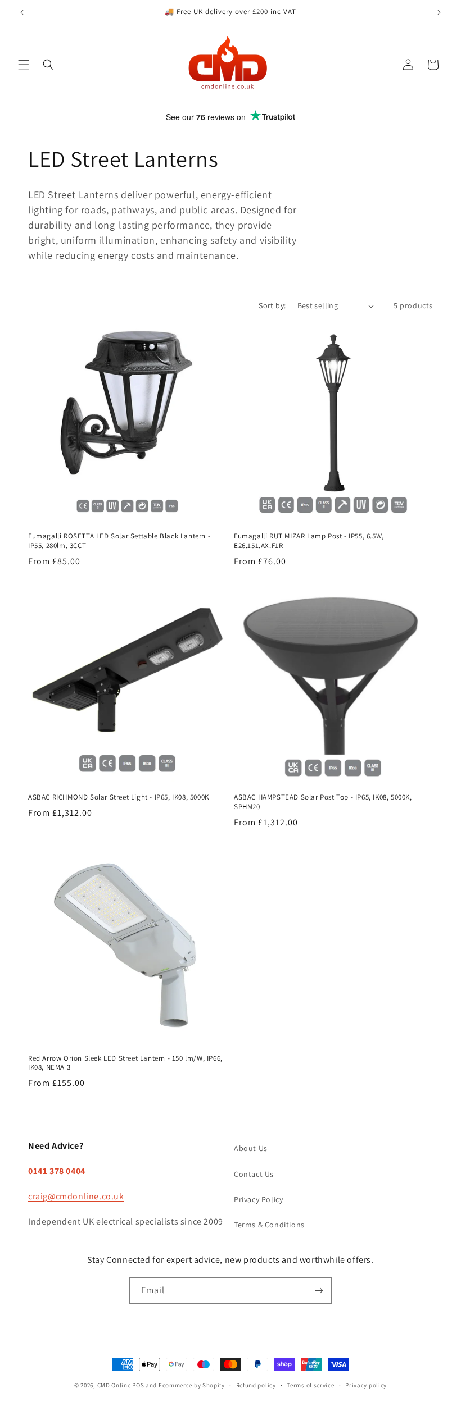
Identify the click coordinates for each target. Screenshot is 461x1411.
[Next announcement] (439, 12)
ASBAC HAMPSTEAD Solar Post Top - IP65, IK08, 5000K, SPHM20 (323, 802)
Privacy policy (366, 1385)
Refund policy (256, 1385)
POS (138, 1385)
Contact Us (254, 1174)
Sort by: (272, 305)
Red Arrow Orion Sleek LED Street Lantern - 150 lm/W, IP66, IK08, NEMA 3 (125, 1063)
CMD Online (114, 1385)
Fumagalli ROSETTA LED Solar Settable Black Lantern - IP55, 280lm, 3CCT (119, 541)
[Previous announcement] (22, 12)
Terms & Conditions (269, 1225)
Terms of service (310, 1385)
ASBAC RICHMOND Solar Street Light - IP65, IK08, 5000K (118, 797)
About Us (251, 1148)
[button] (23, 64)
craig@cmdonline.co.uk (76, 1196)
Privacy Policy (258, 1199)
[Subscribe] (318, 1290)
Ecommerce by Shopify (192, 1385)
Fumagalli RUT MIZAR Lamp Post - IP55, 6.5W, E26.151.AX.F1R (309, 541)
